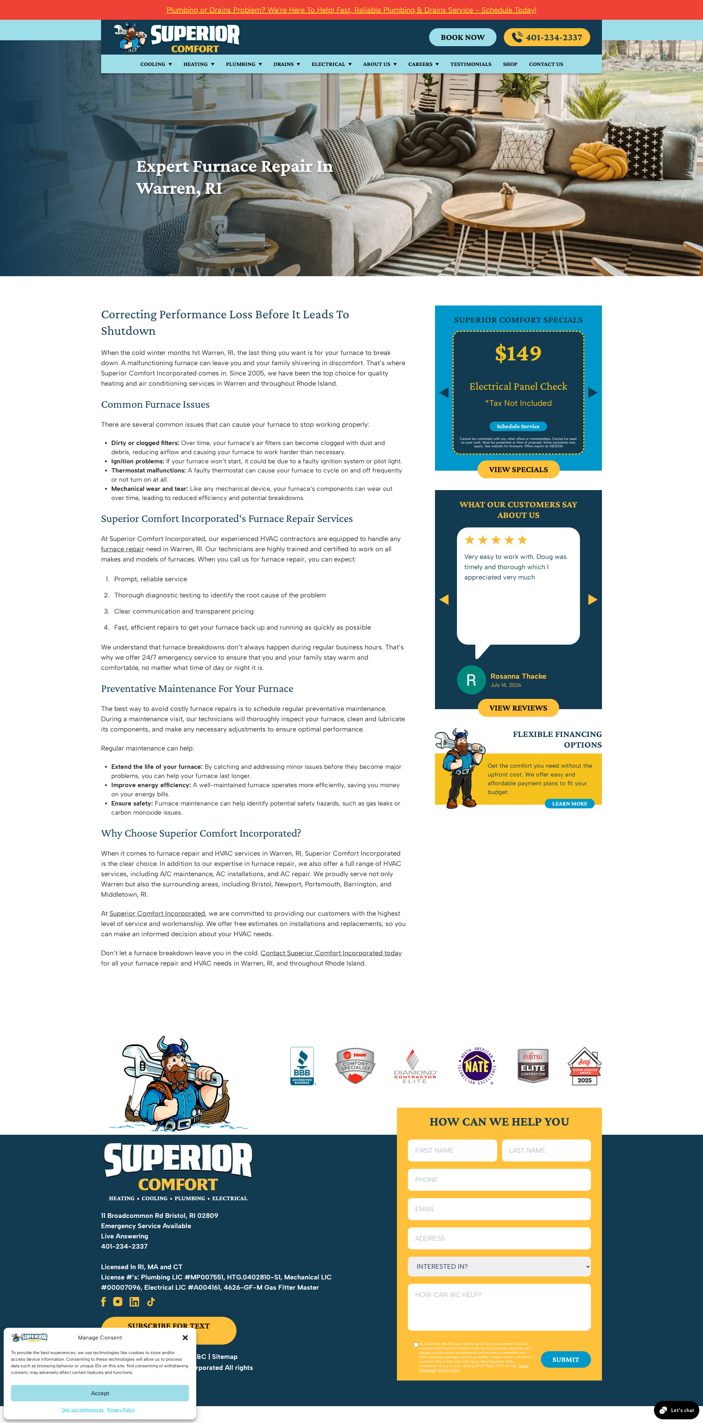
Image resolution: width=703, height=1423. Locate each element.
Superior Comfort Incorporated (157, 913)
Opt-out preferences (83, 1409)
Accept (100, 1393)
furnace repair (122, 549)
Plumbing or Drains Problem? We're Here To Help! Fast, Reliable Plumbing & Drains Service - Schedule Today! (351, 10)
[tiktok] (151, 1302)
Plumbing (241, 63)
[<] (444, 599)
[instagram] (117, 1302)
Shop (510, 63)
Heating (195, 63)
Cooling (152, 63)
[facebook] (103, 1302)
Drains (284, 63)
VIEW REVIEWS (518, 707)
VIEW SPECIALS (518, 469)
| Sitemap (223, 1356)
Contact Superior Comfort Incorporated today (331, 953)
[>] (593, 599)
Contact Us (546, 63)
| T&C (198, 1356)
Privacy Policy (121, 1409)
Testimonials (470, 63)
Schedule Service (518, 426)
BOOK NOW (463, 37)
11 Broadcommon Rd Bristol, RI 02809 (159, 1215)
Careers (420, 63)
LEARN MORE (569, 803)
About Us (376, 63)
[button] (185, 1337)
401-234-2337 (554, 37)
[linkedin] (134, 1302)
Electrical (328, 63)
